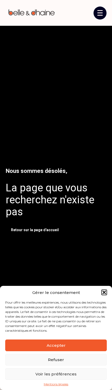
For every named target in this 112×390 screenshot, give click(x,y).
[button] (104, 292)
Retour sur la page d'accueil (35, 230)
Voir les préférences (56, 374)
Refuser (56, 359)
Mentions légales (56, 384)
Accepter (56, 345)
